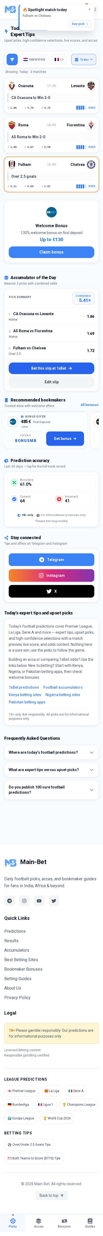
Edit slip (52, 382)
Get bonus (63, 438)
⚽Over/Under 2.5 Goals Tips (29, 1144)
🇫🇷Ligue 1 (45, 1104)
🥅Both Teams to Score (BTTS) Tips (34, 1158)
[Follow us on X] (54, 901)
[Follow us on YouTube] (39, 901)
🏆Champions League (78, 1104)
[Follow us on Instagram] (24, 901)
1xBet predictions (24, 687)
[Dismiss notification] (89, 9)
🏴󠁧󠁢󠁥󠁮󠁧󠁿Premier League (21, 1091)
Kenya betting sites (25, 695)
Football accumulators (63, 687)
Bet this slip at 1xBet (48, 368)
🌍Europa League (21, 1118)
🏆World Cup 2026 (57, 1118)
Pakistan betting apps (27, 702)
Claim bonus (51, 252)
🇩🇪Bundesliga (18, 1104)
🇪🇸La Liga (51, 1091)
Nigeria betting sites (62, 695)
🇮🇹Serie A (75, 1091)
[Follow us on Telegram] (9, 901)
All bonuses (90, 405)
